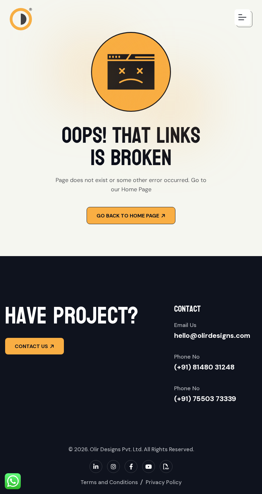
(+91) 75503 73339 (205, 398)
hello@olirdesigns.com (212, 335)
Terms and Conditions (109, 482)
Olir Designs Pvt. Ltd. (116, 449)
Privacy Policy (164, 482)
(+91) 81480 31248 (204, 367)
